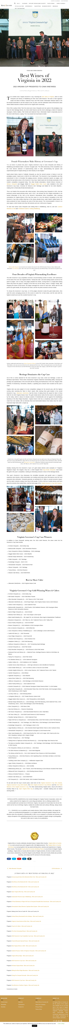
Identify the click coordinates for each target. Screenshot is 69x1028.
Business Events (46, 6)
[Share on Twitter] (14, 859)
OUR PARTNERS (64, 0)
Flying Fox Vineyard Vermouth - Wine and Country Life (25, 975)
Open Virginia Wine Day (26, 788)
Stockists (3, 1006)
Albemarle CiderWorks (22, 393)
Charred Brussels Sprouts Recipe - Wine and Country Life (25, 941)
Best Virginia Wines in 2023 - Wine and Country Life (24, 945)
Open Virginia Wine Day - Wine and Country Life (23, 891)
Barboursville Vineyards (14, 266)
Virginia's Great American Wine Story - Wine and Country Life (26, 921)
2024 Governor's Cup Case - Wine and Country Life (24, 980)
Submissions (21, 1004)
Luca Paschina (15, 268)
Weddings (55, 6)
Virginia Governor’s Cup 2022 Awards (51, 483)
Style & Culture (19, 6)
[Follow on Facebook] (54, 1021)
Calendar (24, 3)
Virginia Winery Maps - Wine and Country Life (23, 955)
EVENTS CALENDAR (55, 0)
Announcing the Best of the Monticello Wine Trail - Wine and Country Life (29, 877)
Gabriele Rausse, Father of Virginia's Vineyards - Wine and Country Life (29, 950)
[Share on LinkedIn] (24, 859)
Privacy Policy (39, 1006)
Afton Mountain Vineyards (15, 868)
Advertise (20, 1002)
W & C (18, 3)
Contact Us (21, 1006)
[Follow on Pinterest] (61, 1021)
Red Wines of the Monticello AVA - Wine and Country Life (25, 881)
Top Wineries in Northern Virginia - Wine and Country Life (25, 985)
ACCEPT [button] (34, 1025)
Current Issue (4, 1002)
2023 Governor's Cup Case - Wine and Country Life (24, 960)
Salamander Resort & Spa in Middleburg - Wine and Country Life (27, 896)
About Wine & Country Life (42, 1002)
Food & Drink (50, 3)
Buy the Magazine (20, 8)
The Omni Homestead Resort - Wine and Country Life (24, 931)
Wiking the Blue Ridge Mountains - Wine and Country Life (25, 970)
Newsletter (3, 1004)
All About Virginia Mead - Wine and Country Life (23, 965)
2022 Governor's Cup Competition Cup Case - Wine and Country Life (28, 936)
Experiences (28, 6)
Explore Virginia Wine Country (37, 3)
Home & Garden (61, 3)
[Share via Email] (29, 859)
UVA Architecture (56, 868)
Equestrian (37, 6)
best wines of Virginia (48, 96)
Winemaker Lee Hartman (29, 462)
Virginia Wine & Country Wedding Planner (33, 849)
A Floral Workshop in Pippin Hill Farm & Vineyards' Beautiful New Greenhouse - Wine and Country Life (36, 901)
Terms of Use (39, 1009)
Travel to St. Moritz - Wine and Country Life (22, 926)
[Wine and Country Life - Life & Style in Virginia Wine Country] (6, 5)
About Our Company (40, 1004)
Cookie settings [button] (61, 1023)
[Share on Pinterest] (19, 859)
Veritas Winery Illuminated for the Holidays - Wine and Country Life (28, 916)
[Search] (14, 3)
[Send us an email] (59, 1021)
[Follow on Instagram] (56, 1021)
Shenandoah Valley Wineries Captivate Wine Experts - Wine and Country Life (30, 906)
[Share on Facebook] (9, 859)
